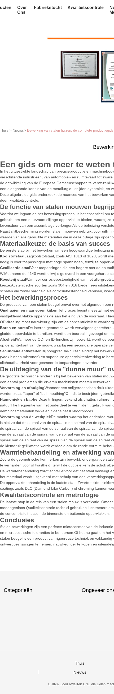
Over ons (22, 10)
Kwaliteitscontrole (86, 7)
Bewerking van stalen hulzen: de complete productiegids (70, 130)
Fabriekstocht (48, 7)
